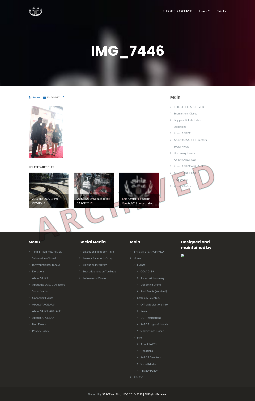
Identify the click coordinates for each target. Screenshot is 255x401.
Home (203, 11)
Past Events (181, 179)
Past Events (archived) (154, 291)
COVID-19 (147, 271)
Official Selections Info (154, 304)
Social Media (181, 146)
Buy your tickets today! (188, 120)
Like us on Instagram (95, 264)
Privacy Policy (182, 186)
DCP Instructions (151, 317)
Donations (180, 126)
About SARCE (182, 133)
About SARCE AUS (185, 159)
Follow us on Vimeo (94, 278)
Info (139, 337)
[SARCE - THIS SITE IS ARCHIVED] (35, 10)
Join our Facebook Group (98, 258)
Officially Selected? (148, 297)
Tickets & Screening (152, 278)
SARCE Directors (151, 357)
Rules (144, 311)
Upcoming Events (184, 153)
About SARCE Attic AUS (188, 166)
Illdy (98, 394)
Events (141, 264)
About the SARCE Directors (190, 139)
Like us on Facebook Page (98, 251)
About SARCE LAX (185, 172)
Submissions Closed (185, 113)
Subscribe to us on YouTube (99, 271)
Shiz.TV (221, 11)
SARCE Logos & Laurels (154, 324)
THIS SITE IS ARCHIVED (177, 11)
